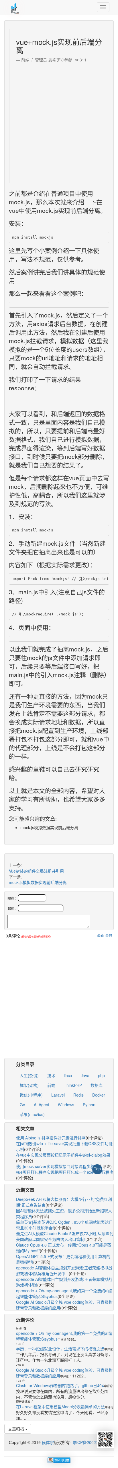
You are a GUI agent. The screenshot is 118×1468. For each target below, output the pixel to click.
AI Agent (41, 1104)
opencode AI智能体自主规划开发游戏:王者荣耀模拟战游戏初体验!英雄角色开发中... (64, 1270)
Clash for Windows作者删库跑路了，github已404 (60, 1385)
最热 (108, 935)
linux (68, 1075)
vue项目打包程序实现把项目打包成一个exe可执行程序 (64, 1172)
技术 (51, 1075)
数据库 (97, 1085)
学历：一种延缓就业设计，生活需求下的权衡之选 (60, 1348)
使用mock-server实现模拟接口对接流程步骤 (55, 1166)
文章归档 (16, 1429)
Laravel (58, 1095)
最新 (100, 935)
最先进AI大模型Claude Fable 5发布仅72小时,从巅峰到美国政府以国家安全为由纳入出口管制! (64, 1236)
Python (89, 1104)
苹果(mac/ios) (32, 1114)
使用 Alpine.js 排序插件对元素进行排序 (51, 1138)
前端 (51, 1085)
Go (22, 1104)
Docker (98, 1095)
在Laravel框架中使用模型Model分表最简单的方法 (60, 1406)
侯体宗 (47, 1442)
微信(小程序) (31, 1095)
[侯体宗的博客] (14, 7)
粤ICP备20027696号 (90, 1442)
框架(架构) (29, 1085)
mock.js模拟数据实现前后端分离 (38, 882)
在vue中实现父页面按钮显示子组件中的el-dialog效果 (63, 1155)
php (101, 1075)
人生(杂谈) (29, 1075)
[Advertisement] (59, 121)
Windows (66, 1104)
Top (97, 1168)
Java (85, 1075)
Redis (78, 1095)
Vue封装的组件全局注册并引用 (36, 871)
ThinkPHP (73, 1085)
